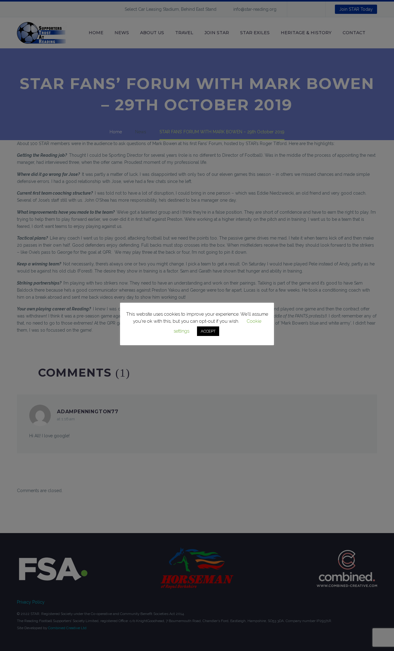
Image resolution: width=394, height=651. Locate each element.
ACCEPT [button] (208, 331)
